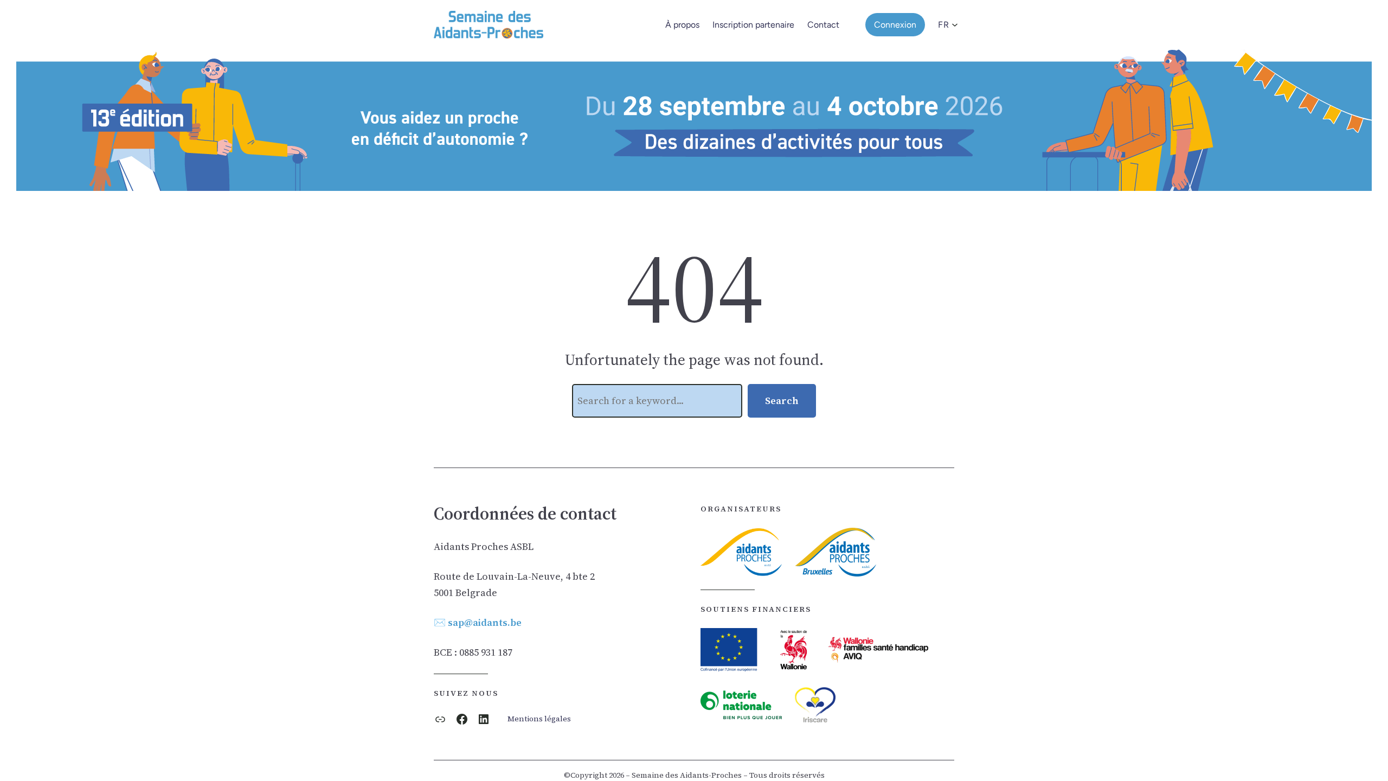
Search (782, 400)
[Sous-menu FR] (951, 25)
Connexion (895, 25)
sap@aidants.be (485, 622)
